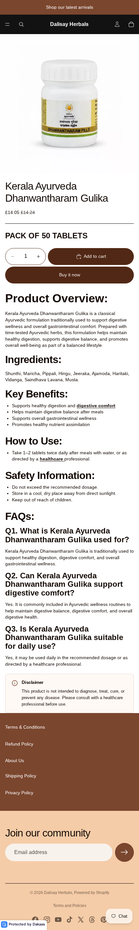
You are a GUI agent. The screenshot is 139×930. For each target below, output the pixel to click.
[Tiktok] (69, 920)
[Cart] (131, 24)
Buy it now (69, 274)
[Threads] (92, 920)
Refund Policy (19, 744)
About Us (14, 760)
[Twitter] (81, 920)
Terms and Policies (69, 905)
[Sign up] (124, 852)
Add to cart (95, 256)
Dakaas (39, 924)
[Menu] (7, 24)
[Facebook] (35, 920)
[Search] (21, 24)
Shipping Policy (20, 775)
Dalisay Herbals (58, 892)
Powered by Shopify (91, 892)
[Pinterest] (104, 920)
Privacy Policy (19, 792)
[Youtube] (58, 920)
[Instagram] (47, 920)
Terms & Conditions (25, 727)
